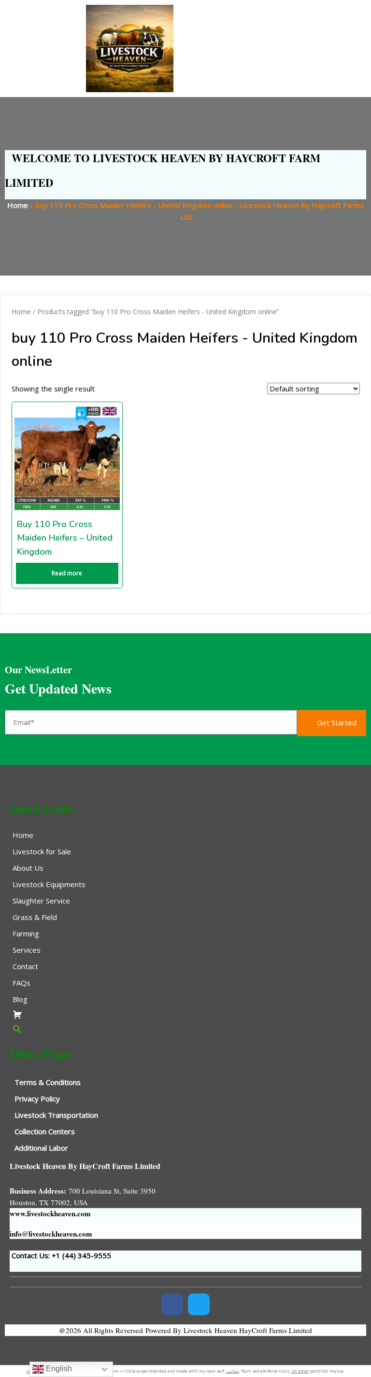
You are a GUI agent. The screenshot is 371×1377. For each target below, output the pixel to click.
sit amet (300, 1371)
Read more (67, 573)
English (58, 1368)
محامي (232, 1371)
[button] (185, 1029)
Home (17, 205)
